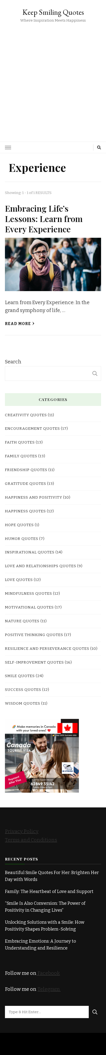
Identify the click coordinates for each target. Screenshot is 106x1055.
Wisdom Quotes (22, 703)
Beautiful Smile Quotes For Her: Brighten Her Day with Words (52, 876)
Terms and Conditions (31, 840)
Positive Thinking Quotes (34, 634)
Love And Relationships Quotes (40, 566)
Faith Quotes (20, 442)
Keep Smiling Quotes (53, 12)
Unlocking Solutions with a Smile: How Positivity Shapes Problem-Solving (44, 926)
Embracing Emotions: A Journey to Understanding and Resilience (40, 944)
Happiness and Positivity (33, 497)
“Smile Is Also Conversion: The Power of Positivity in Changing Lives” (45, 907)
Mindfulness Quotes (28, 593)
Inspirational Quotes (29, 552)
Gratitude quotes (25, 483)
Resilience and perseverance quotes (47, 648)
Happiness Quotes (25, 511)
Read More (18, 323)
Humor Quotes (21, 538)
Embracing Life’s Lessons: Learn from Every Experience (44, 218)
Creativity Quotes (26, 415)
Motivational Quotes (29, 607)
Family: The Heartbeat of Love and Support (49, 891)
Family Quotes (21, 456)
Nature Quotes (22, 621)
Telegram (49, 989)
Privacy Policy (21, 831)
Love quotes (19, 579)
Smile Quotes (20, 675)
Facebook (48, 973)
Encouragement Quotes (32, 428)
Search (13, 362)
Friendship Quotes (26, 469)
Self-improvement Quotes (34, 662)
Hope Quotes (19, 524)
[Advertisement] (53, 79)
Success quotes (23, 689)
